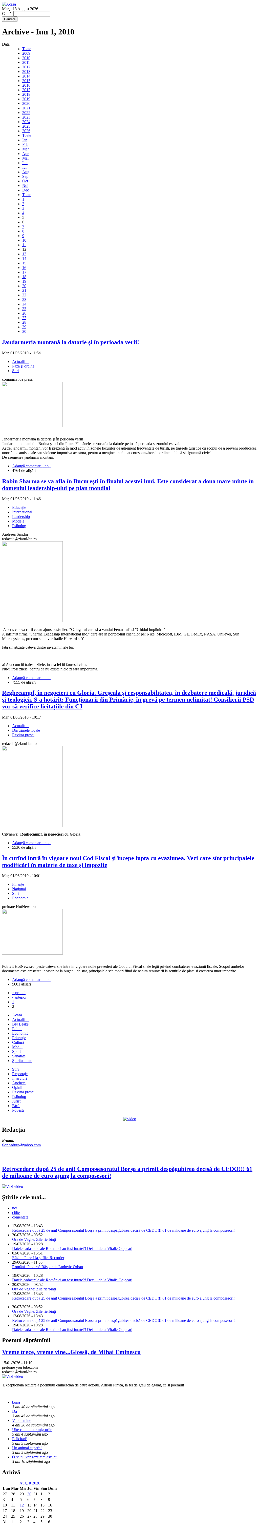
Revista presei (23, 735)
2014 (26, 76)
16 (24, 267)
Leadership (21, 516)
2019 (26, 99)
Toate (26, 49)
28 (24, 322)
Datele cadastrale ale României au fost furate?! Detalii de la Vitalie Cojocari (72, 1248)
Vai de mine (21, 1420)
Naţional (19, 889)
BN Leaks (20, 1024)
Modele (18, 521)
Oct (25, 181)
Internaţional (22, 512)
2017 (26, 90)
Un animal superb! (27, 1448)
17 (24, 272)
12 (22, 1505)
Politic (17, 1029)
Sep (25, 176)
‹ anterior (19, 997)
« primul (19, 993)
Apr (25, 153)
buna (16, 1402)
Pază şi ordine (23, 366)
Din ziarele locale (26, 730)
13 (24, 254)
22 (24, 295)
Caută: (7, 13)
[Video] (129, 1119)
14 (24, 258)
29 (24, 327)
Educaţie (19, 507)
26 (24, 313)
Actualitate (20, 361)
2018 (26, 94)
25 (24, 308)
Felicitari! (19, 1439)
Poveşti (18, 1110)
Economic (20, 898)
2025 (26, 126)
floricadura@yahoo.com (21, 1145)
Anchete (19, 1083)
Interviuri (19, 1078)
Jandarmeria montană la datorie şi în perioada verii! (70, 342)
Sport (16, 1051)
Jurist (16, 1101)
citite (16, 1212)
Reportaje (20, 1074)
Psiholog (19, 526)
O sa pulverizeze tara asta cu (34, 1457)
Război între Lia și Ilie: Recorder (38, 1257)
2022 (26, 112)
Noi (25, 185)
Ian (24, 140)
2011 (26, 62)
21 (24, 290)
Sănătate (19, 1056)
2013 (26, 71)
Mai (25, 158)
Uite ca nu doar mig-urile (32, 1429)
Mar (25, 149)
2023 (26, 117)
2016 (26, 85)
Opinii (17, 1087)
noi (14, 1208)
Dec (25, 190)
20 (24, 286)
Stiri (15, 371)
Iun (25, 163)
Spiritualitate (22, 1060)
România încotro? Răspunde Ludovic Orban (47, 1267)
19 (24, 281)
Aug (25, 172)
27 (24, 318)
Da (14, 1411)
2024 (26, 122)
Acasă (17, 1015)
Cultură (18, 1042)
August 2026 (29, 1483)
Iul (24, 167)
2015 (26, 81)
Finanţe (18, 884)
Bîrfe (16, 1106)
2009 (26, 53)
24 (24, 304)
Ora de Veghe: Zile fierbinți (34, 1239)
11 (24, 245)
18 (24, 277)
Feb (25, 144)
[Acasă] (9, 4)
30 (24, 331)
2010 (26, 58)
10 (24, 240)
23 (24, 299)
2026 (26, 131)
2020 (26, 103)
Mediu (17, 1047)
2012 (26, 67)
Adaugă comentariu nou (31, 466)
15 (24, 263)
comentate (20, 1217)
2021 (26, 108)
